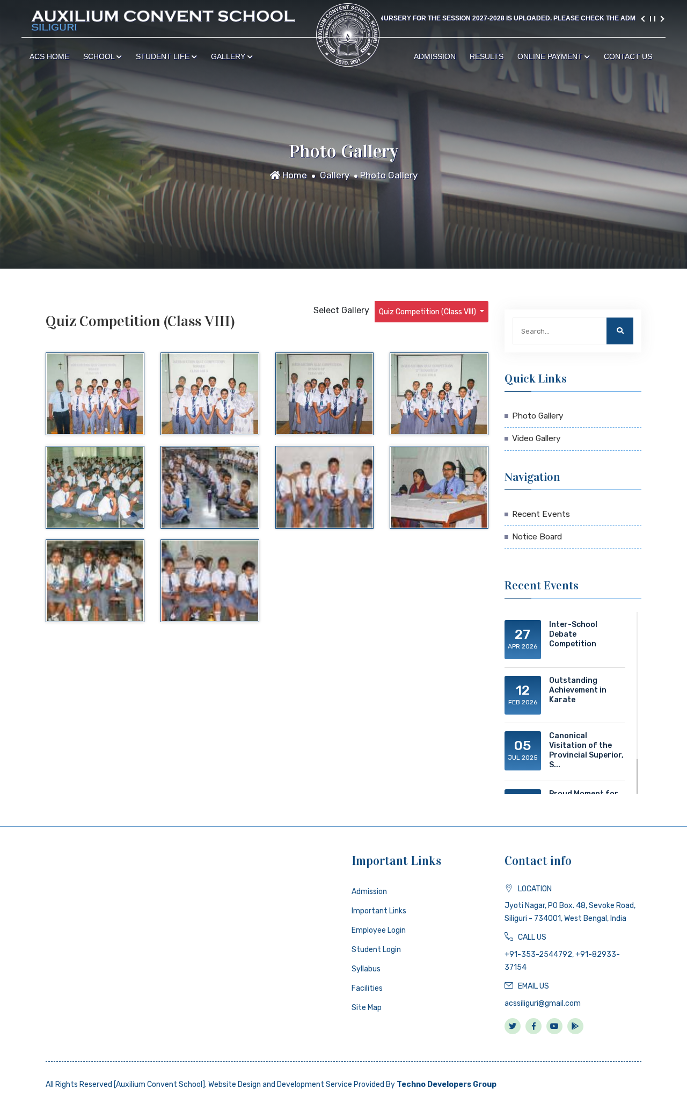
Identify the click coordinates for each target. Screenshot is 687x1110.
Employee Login (379, 930)
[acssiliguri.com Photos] (95, 393)
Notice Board (537, 537)
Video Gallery (536, 438)
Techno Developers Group (446, 1084)
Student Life (164, 56)
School (99, 56)
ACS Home (49, 56)
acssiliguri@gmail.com (543, 1003)
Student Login (376, 949)
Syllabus (366, 969)
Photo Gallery (389, 175)
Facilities (367, 988)
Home (293, 175)
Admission (435, 56)
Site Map (367, 1007)
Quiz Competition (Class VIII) (428, 311)
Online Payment (550, 56)
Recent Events (541, 514)
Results (486, 56)
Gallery (229, 56)
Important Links (379, 911)
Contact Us (628, 56)
